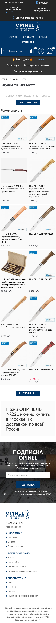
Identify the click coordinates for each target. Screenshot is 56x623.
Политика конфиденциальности (23, 596)
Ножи (40, 59)
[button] (14, 12)
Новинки (12, 587)
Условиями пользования (35, 494)
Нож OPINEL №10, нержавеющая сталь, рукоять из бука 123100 (12, 146)
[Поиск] (4, 51)
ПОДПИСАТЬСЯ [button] (28, 485)
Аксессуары (13, 65)
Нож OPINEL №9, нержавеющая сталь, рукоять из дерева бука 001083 (11, 238)
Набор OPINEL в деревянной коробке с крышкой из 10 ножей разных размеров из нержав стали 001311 (14, 283)
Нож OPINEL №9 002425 (40, 279)
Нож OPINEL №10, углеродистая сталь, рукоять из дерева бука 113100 (42, 146)
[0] (49, 51)
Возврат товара (15, 546)
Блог (10, 582)
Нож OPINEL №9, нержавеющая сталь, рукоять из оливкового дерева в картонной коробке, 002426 (39, 191)
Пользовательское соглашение (23, 571)
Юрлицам (28, 37)
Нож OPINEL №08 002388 (41, 234)
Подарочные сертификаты (28, 71)
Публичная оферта (17, 567)
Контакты (28, 42)
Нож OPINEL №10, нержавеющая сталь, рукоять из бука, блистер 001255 (40, 329)
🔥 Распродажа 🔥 (22, 59)
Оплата (11, 542)
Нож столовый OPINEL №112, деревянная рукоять (13, 326)
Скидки (11, 591)
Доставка (12, 538)
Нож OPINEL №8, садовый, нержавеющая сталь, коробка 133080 (13, 372)
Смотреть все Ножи (28, 102)
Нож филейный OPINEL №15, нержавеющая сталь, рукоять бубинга (13, 189)
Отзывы (43, 37)
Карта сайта (13, 562)
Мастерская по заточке (36, 65)
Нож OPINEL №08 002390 (41, 370)
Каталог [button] (12, 37)
